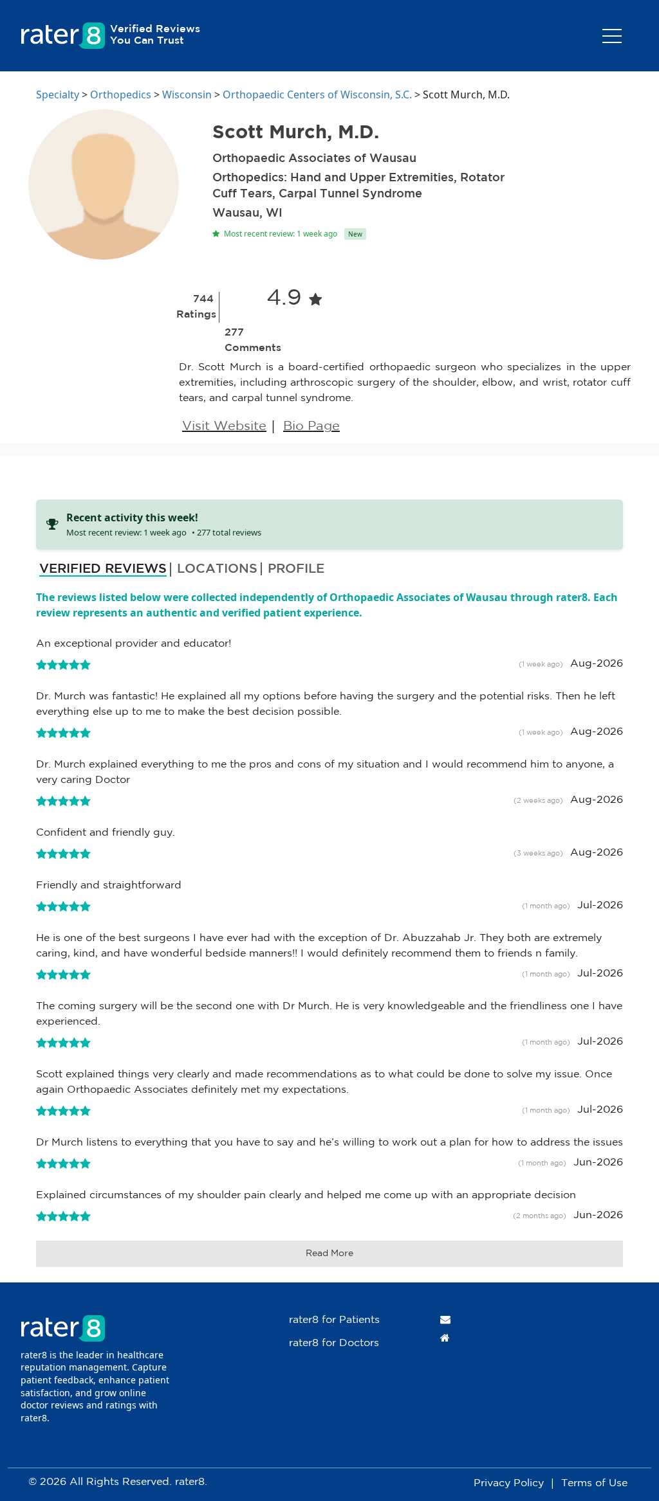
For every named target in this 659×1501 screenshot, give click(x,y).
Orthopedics (120, 94)
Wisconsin (187, 94)
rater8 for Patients (334, 1320)
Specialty (57, 94)
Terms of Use (594, 1483)
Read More (329, 1253)
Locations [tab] (217, 569)
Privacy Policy (509, 1483)
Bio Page (311, 426)
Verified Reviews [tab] (103, 569)
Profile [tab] (296, 569)
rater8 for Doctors (334, 1343)
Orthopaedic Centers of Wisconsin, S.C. (317, 94)
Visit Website (224, 426)
